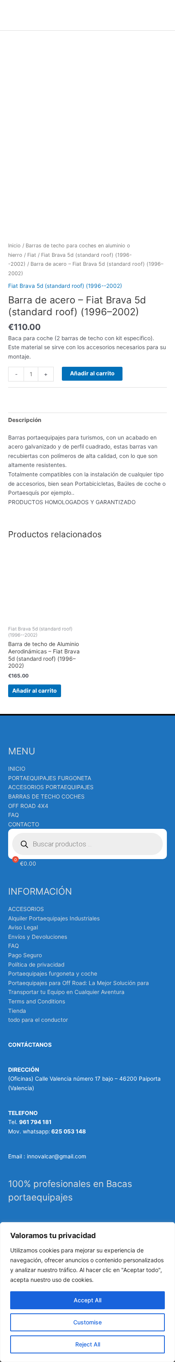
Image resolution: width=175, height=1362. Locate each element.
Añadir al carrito (92, 373)
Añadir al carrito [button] (34, 690)
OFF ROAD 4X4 (28, 806)
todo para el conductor (38, 1019)
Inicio (14, 245)
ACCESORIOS (26, 909)
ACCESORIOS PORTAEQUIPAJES (51, 787)
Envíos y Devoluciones (37, 936)
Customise (87, 1322)
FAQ (13, 815)
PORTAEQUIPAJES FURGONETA (49, 778)
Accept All (87, 1300)
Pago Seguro (25, 955)
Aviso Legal (23, 927)
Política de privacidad (36, 964)
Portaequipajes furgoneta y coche (52, 973)
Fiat (31, 255)
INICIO (16, 768)
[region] (87, 1292)
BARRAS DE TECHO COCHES (46, 796)
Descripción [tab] (25, 420)
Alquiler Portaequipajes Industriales (54, 918)
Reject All (87, 1344)
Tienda (17, 1010)
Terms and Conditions (36, 1001)
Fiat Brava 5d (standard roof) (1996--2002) (65, 286)
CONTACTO (23, 824)
